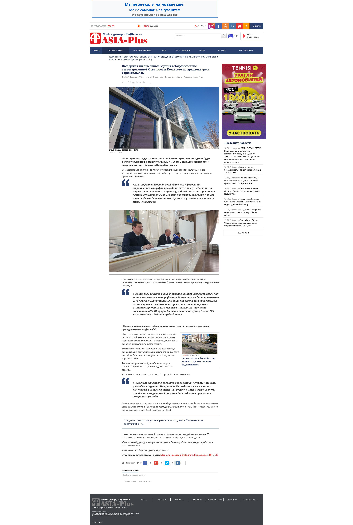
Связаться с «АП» (215, 499)
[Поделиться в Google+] (156, 463)
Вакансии (232, 499)
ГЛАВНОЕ (96, 50)
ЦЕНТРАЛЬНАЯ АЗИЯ (142, 50)
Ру (196, 26)
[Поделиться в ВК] (178, 463)
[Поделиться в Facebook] (145, 463)
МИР (164, 50)
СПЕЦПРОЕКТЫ (246, 50)
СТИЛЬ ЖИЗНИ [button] (182, 50)
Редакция (161, 499)
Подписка (197, 499)
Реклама (179, 499)
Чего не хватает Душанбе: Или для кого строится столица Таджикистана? (198, 361)
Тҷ (199, 26)
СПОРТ (202, 50)
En (203, 26)
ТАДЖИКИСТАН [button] (115, 50)
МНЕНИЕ (222, 50)
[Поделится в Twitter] (167, 463)
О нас (144, 499)
